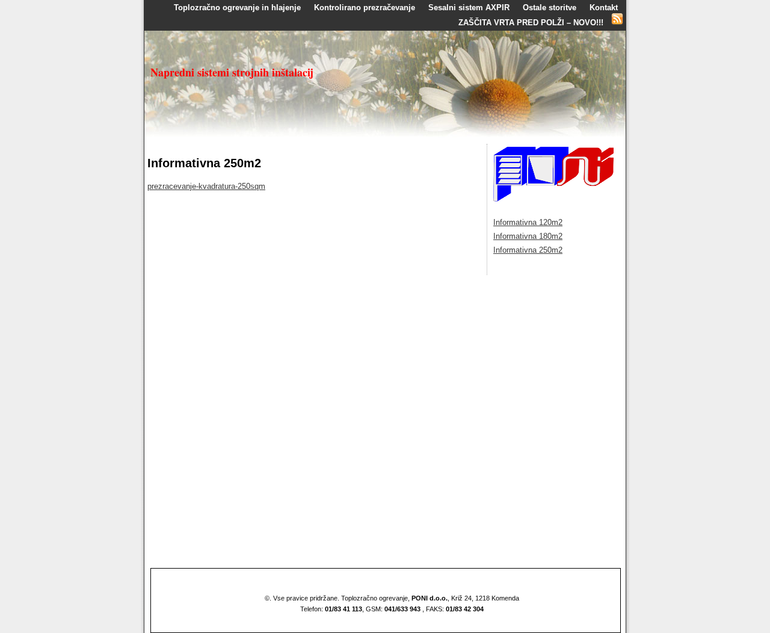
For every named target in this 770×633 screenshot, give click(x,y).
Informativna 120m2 (527, 222)
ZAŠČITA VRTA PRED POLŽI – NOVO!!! (530, 22)
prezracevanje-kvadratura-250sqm (206, 186)
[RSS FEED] (617, 22)
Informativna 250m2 (527, 250)
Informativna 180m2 (527, 236)
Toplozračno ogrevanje (374, 598)
